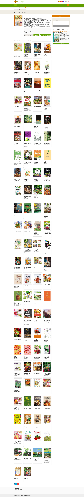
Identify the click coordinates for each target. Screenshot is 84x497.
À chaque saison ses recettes (27, 7)
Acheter (36, 35)
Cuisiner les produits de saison (30, 16)
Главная (15, 7)
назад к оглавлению (22, 9)
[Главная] (15, 5)
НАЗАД (16, 9)
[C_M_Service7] (68, 5)
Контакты (16, 490)
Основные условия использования (18, 489)
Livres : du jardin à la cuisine (20, 7)
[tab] (23, 40)
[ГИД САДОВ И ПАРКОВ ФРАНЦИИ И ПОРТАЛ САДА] (20, 1)
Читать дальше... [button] (61, 43)
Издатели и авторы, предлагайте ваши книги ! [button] (61, 16)
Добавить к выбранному (46, 35)
